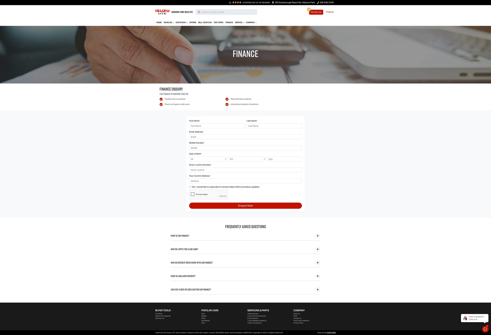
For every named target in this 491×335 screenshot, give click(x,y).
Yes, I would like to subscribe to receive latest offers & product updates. (226, 187)
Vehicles (168, 22)
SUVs (203, 318)
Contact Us (297, 318)
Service (238, 22)
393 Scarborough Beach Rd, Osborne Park (295, 2)
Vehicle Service (252, 314)
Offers (192, 22)
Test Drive (218, 22)
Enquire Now (245, 205)
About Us (296, 314)
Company (250, 22)
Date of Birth (195, 154)
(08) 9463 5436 (327, 2)
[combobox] (226, 12)
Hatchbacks (205, 321)
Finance (330, 12)
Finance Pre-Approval (163, 316)
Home (159, 22)
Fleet (295, 316)
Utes (203, 314)
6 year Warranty (252, 318)
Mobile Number (196, 143)
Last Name (252, 120)
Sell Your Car (205, 22)
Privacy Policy (298, 323)
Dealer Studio (331, 332)
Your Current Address (199, 176)
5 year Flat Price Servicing (256, 316)
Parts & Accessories (254, 323)
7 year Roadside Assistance (257, 321)
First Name (194, 120)
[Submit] (199, 12)
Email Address (196, 131)
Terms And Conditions (301, 321)
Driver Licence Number (200, 165)
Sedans (204, 316)
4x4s (203, 323)
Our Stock (181, 22)
